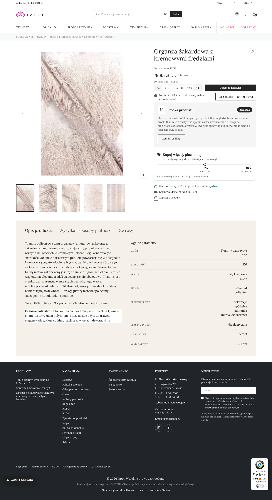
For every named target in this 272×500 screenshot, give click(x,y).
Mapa (65, 423)
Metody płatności (72, 399)
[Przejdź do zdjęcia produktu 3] (71, 198)
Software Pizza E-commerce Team (146, 490)
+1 (197, 87)
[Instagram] (158, 428)
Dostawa (67, 379)
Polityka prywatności (145, 484)
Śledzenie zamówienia (122, 379)
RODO (66, 408)
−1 (158, 87)
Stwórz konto (117, 389)
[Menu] (266, 460)
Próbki (66, 413)
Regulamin (68, 403)
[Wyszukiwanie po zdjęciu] (166, 14)
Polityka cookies (72, 384)
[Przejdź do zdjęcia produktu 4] (93, 198)
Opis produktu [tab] (39, 230)
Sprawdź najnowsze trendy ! (33, 388)
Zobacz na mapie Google (170, 402)
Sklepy (66, 442)
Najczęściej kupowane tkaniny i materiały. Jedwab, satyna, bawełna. (35, 396)
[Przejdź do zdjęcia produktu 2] (48, 198)
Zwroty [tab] (126, 230)
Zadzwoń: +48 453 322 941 (29, 2)
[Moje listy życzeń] (245, 14)
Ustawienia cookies (102, 466)
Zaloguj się (115, 384)
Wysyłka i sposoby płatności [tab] (86, 230)
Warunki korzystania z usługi (172, 484)
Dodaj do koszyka (230, 87)
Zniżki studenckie (73, 428)
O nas (65, 394)
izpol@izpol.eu (171, 418)
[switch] (259, 486)
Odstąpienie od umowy (76, 389)
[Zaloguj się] (237, 14)
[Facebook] (168, 428)
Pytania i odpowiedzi (74, 418)
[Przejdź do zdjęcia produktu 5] (116, 198)
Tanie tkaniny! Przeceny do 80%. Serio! (32, 381)
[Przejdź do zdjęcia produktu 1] (25, 198)
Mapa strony (69, 437)
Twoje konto (118, 371)
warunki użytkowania (234, 398)
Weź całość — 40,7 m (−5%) (236, 96)
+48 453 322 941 (164, 412)
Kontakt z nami (71, 432)
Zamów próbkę (171, 138)
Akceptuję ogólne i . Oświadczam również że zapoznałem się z (229, 403)
